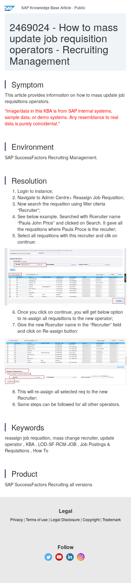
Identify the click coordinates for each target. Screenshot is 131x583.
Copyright (91, 519)
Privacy (16, 519)
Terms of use (37, 519)
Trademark (111, 519)
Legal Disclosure (65, 519)
